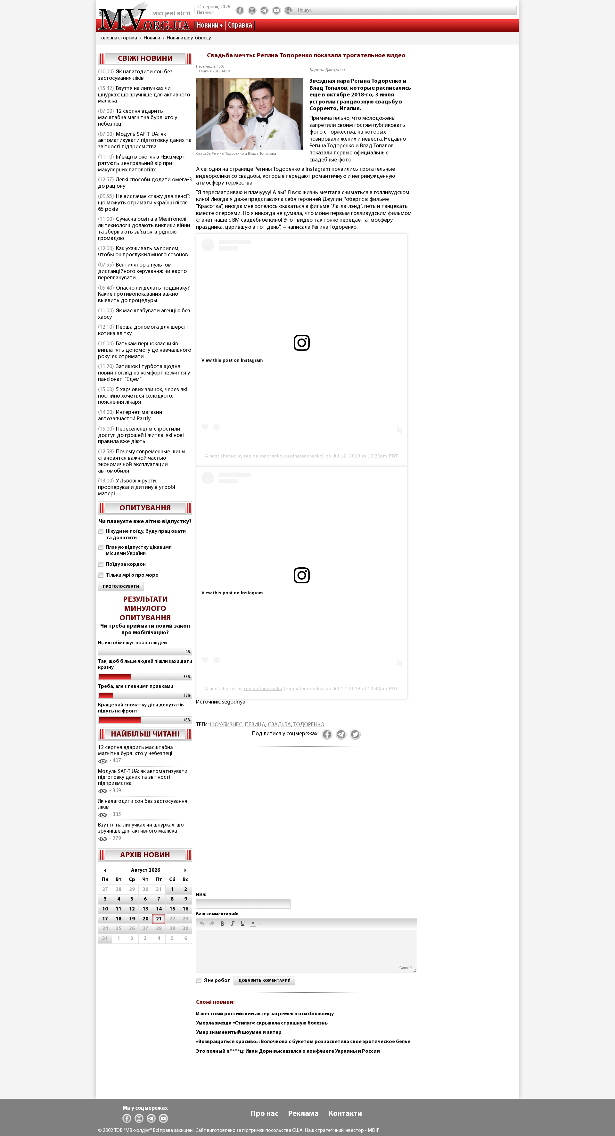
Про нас (264, 1114)
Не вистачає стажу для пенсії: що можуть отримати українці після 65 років (144, 203)
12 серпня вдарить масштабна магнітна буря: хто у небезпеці (137, 118)
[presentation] (201, 924)
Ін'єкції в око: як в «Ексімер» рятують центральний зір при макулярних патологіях (141, 163)
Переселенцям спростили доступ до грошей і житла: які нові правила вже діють (141, 435)
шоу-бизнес (226, 725)
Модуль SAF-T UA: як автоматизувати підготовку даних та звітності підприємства (145, 141)
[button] (202, 924)
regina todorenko (263, 455)
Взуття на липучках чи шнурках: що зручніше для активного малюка (144, 95)
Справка (240, 25)
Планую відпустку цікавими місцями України (139, 550)
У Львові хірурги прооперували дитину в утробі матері (136, 487)
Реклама (303, 1114)
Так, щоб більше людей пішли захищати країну (145, 664)
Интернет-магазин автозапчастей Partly (130, 416)
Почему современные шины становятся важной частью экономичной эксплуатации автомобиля (141, 461)
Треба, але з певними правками (135, 686)
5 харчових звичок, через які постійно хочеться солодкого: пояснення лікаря (142, 396)
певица (255, 725)
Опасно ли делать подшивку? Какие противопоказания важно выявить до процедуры (144, 294)
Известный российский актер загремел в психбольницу (265, 1014)
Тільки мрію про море (132, 575)
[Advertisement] (306, 826)
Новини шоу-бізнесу (189, 38)
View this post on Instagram (232, 360)
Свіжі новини (145, 59)
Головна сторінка (118, 38)
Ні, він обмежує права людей (132, 643)
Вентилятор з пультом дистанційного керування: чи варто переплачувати (142, 271)
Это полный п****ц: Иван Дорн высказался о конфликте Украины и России (288, 1051)
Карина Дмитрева (327, 70)
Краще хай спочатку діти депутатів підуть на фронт (141, 708)
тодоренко (308, 725)
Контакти (345, 1114)
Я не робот (217, 980)
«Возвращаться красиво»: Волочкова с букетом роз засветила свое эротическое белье (303, 1041)
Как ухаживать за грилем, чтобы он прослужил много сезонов (143, 252)
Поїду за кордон (126, 564)
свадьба (279, 725)
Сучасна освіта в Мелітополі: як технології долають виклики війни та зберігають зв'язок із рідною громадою (144, 229)
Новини (207, 25)
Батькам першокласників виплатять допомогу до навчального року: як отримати (144, 350)
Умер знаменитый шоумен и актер (239, 1032)
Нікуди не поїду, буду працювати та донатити (146, 534)
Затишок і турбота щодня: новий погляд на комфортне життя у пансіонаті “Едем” (144, 373)
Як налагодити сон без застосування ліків (135, 75)
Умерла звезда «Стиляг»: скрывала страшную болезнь (262, 1023)
